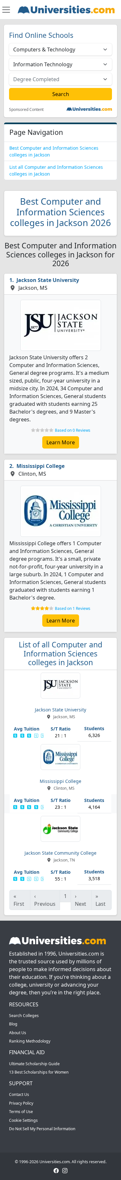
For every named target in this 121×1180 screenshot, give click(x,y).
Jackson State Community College (60, 853)
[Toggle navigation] (6, 10)
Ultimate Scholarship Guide (34, 1063)
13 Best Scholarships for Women (39, 1072)
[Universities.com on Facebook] (56, 1170)
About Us (17, 1032)
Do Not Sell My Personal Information (42, 1128)
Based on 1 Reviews (72, 608)
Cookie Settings (23, 1120)
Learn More (60, 442)
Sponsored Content (26, 109)
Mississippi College (40, 466)
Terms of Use (21, 1111)
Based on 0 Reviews (72, 430)
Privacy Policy (21, 1103)
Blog (13, 1024)
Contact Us (19, 1094)
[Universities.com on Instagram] (64, 1170)
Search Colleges (24, 1015)
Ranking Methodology (29, 1041)
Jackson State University (47, 280)
